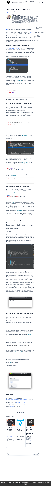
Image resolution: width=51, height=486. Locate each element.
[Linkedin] (12, 23)
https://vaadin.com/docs (20, 402)
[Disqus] (22, 468)
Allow (26, 484)
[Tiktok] (24, 23)
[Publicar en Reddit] (23, 412)
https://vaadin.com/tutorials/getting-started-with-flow (16, 399)
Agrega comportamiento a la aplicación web (39, 38)
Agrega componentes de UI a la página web (39, 30)
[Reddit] (20, 23)
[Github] (19, 23)
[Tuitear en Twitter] (17, 412)
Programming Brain (14, 2)
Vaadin (7, 29)
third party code (13, 482)
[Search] (42, 2)
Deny (48, 482)
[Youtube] (16, 23)
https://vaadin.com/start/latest (14, 48)
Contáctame (12, 406)
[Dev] (17, 23)
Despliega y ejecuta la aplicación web (38, 36)
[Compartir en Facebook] (21, 412)
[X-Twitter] (14, 23)
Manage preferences (42, 482)
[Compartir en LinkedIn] (19, 412)
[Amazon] (15, 23)
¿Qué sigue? (36, 40)
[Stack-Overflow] (21, 23)
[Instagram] (25, 23)
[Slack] (23, 23)
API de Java (14, 35)
